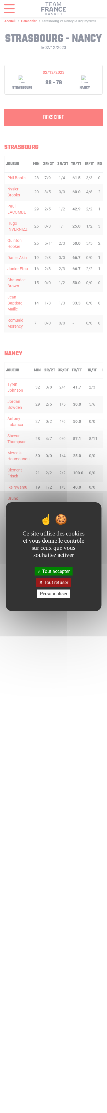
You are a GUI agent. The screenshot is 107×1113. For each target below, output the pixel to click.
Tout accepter (55, 571)
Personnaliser (53, 593)
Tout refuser (55, 582)
